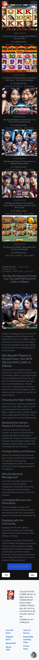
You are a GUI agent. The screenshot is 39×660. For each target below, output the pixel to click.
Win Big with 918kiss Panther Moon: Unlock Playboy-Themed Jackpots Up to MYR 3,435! (19, 205)
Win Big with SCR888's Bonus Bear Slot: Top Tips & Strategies (19, 248)
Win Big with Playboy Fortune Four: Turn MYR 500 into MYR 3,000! (19, 121)
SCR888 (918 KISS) (19, 33)
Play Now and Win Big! (19, 567)
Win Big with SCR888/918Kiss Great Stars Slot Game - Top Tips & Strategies (19, 79)
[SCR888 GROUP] (5, 4)
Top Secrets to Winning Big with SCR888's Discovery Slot (19, 37)
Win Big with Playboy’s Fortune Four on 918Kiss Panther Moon (19, 162)
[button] (34, 4)
